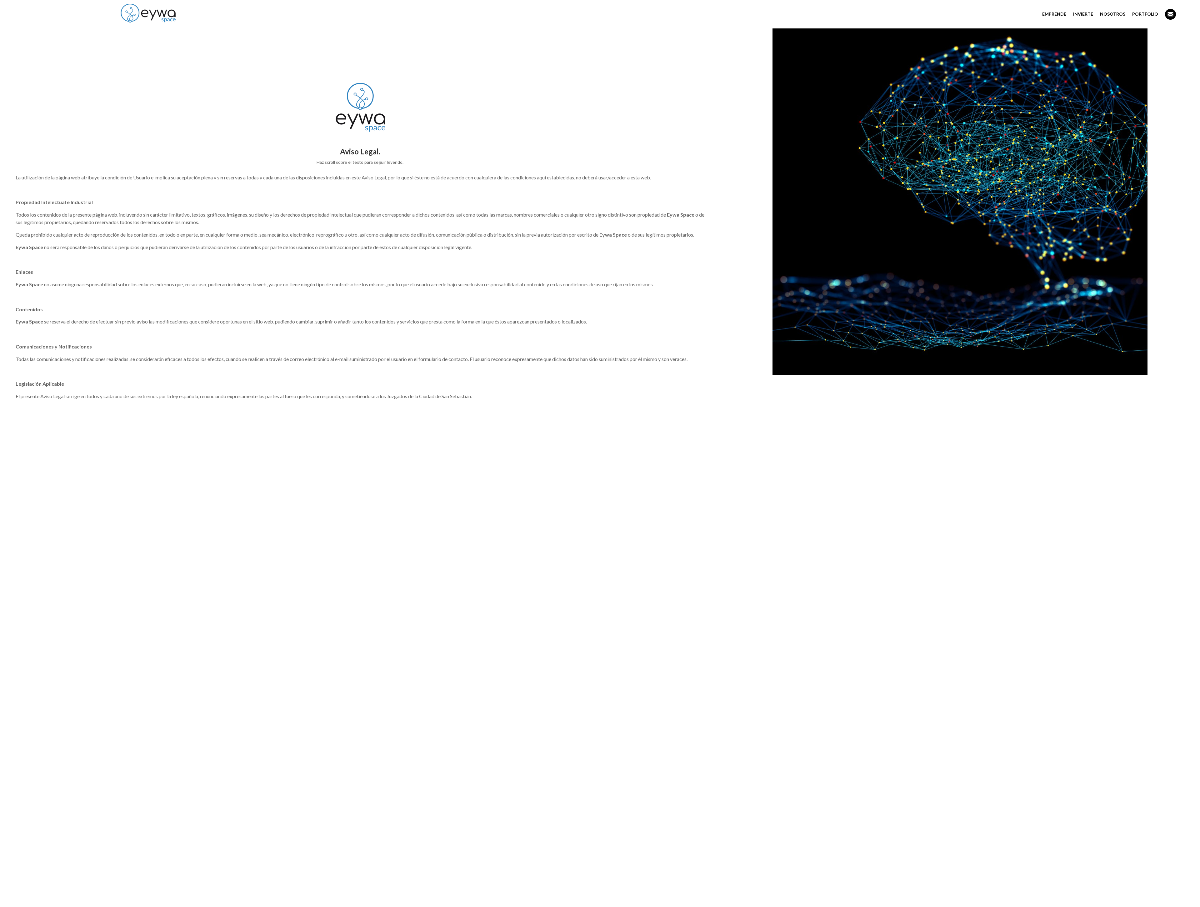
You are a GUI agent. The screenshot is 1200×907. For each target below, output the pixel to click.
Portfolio (1145, 14)
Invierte (1083, 14)
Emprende (1054, 14)
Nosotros (1112, 14)
